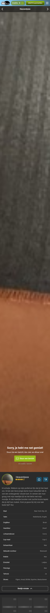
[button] (39, 479)
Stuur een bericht (27, 458)
